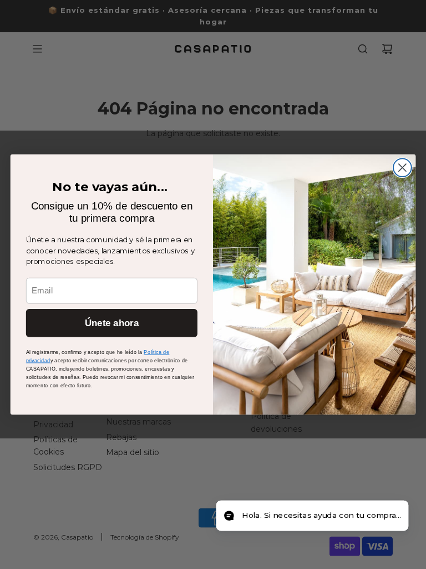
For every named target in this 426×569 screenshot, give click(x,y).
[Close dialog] (402, 167)
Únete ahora (112, 323)
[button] (312, 516)
